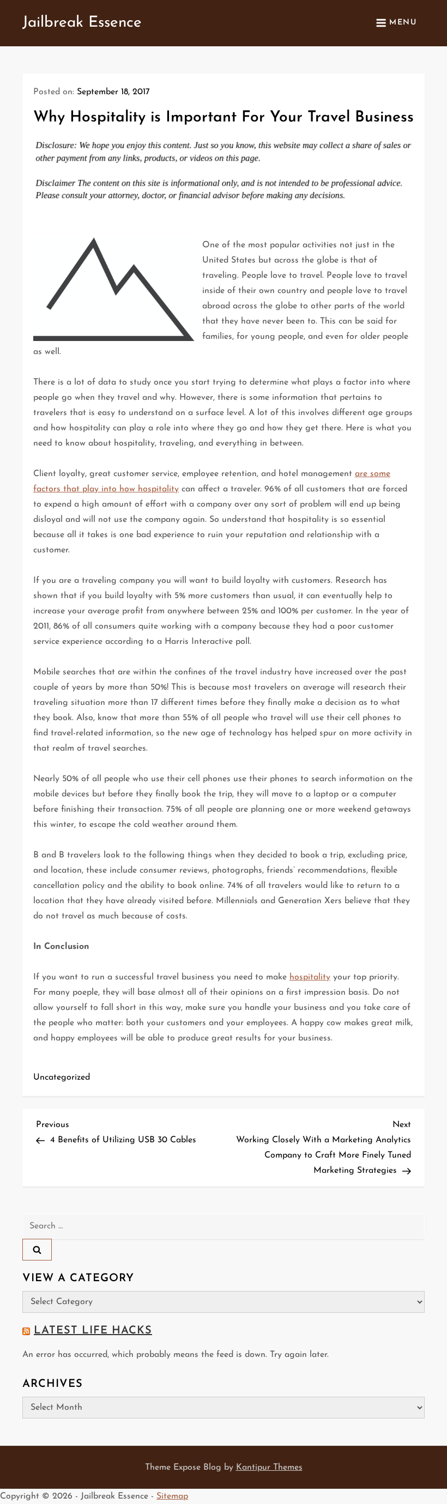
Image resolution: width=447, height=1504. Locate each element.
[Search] (37, 1250)
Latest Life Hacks (93, 1330)
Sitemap (172, 1496)
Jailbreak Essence (82, 23)
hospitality (309, 977)
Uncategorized (61, 1077)
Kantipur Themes (269, 1467)
